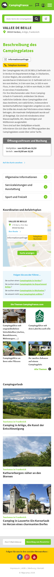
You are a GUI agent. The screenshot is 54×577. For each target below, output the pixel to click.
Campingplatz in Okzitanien (32, 290)
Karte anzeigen (27, 252)
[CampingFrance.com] (27, 5)
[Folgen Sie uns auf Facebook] (20, 557)
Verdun (21, 227)
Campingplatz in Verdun (30, 280)
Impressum (15, 568)
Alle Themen (40, 369)
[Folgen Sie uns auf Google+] (27, 557)
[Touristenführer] (38, 5)
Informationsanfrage (18, 59)
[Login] (44, 5)
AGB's (23, 568)
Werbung (32, 568)
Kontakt (40, 568)
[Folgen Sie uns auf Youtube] (34, 557)
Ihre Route (13, 231)
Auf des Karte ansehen (12, 162)
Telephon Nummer (37, 237)
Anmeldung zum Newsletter (37, 542)
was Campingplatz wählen (31, 294)
